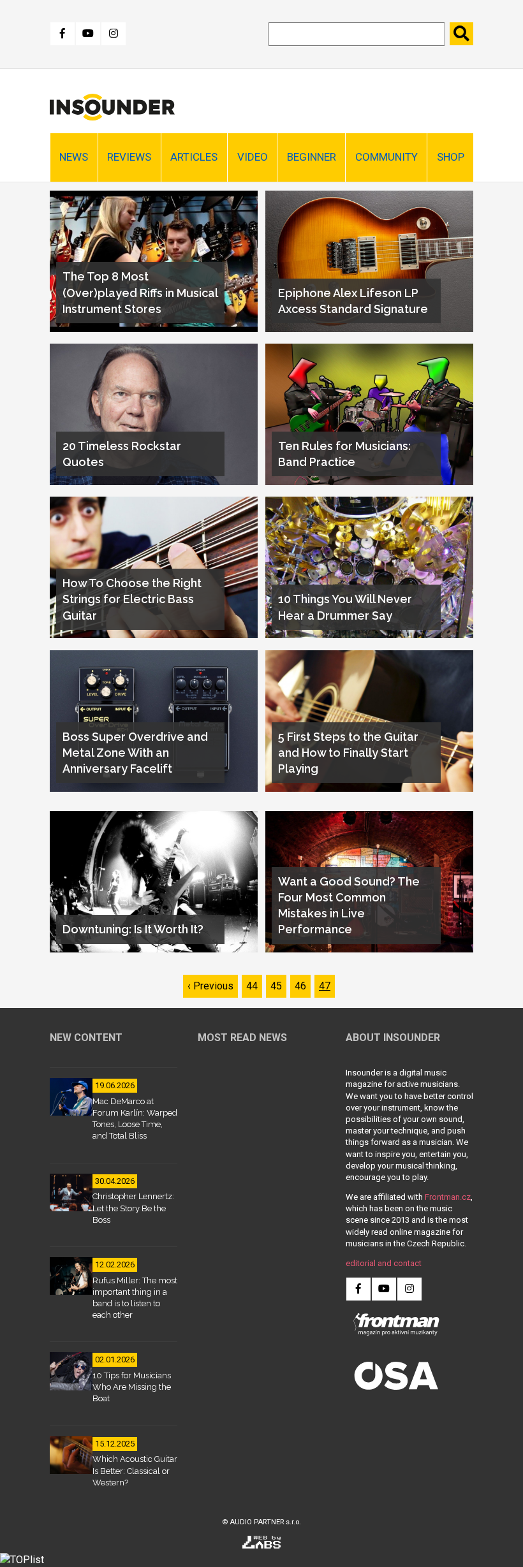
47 (327, 986)
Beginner (311, 156)
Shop (450, 156)
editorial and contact (384, 1263)
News (73, 156)
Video (252, 156)
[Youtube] (88, 33)
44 (254, 986)
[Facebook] (62, 33)
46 (303, 986)
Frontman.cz (448, 1197)
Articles (193, 156)
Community (386, 156)
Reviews (129, 156)
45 (278, 986)
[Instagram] (113, 33)
